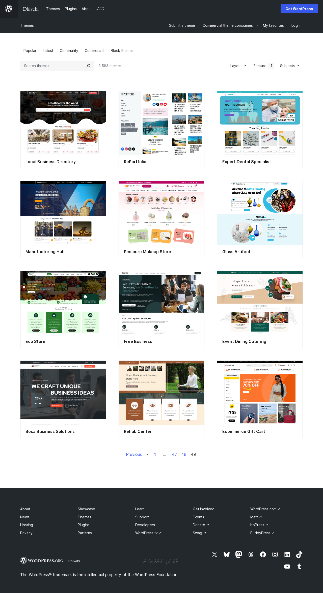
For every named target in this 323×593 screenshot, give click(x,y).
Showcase (86, 509)
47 (174, 454)
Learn (140, 509)
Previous (134, 454)
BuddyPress (262, 533)
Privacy (26, 533)
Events (198, 517)
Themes (27, 25)
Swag (199, 533)
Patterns (85, 533)
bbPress (259, 525)
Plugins (84, 525)
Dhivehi (74, 561)
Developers (145, 525)
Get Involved (203, 509)
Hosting (26, 525)
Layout (236, 66)
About (25, 509)
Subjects (287, 66)
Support (142, 517)
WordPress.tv (148, 533)
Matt (256, 517)
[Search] (89, 66)
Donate (201, 525)
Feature (263, 66)
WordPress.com (265, 509)
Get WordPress (299, 9)
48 (183, 454)
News (25, 517)
